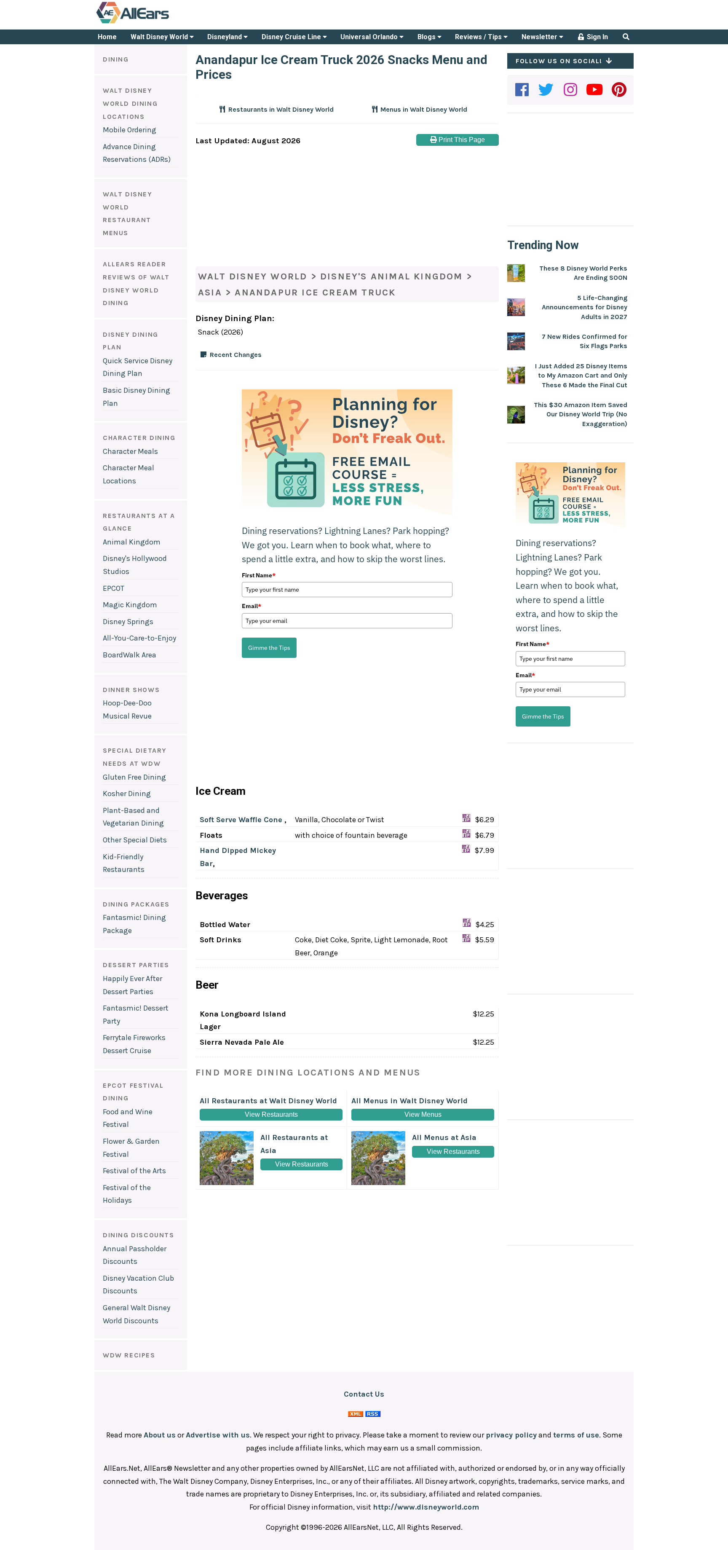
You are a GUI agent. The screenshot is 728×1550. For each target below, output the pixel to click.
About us (160, 1435)
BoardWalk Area (129, 655)
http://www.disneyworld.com (426, 1507)
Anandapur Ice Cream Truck (315, 292)
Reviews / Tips (479, 37)
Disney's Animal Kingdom (391, 276)
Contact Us (364, 1394)
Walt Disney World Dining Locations (130, 103)
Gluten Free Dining (134, 777)
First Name (259, 575)
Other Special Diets (135, 840)
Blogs (427, 37)
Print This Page (461, 139)
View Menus (423, 1114)
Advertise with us (218, 1435)
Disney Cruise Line (292, 37)
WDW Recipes (129, 1355)
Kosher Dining (127, 793)
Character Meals (130, 451)
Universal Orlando (369, 37)
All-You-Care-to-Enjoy (139, 638)
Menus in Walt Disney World (423, 109)
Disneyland (225, 37)
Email (251, 606)
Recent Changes (236, 355)
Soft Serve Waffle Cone (242, 819)
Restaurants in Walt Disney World (280, 109)
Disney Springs (128, 621)
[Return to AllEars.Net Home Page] (158, 22)
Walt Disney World (160, 37)
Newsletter (540, 37)
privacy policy (511, 1435)
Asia (210, 292)
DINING (116, 59)
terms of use (576, 1435)
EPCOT (113, 588)
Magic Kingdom (130, 604)
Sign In (596, 37)
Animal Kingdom (132, 542)
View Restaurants (271, 1114)
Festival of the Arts (134, 1170)
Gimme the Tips (269, 648)
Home (107, 37)
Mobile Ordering (129, 129)
